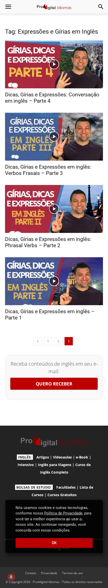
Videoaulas (62, 457)
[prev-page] (37, 341)
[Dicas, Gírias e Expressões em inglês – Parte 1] (54, 281)
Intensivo (26, 464)
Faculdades (66, 487)
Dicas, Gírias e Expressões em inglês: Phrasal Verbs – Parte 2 (48, 242)
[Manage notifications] (11, 577)
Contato (30, 573)
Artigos (42, 457)
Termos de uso (72, 573)
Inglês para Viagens (54, 464)
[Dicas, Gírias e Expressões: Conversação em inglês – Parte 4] (54, 64)
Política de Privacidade (63, 513)
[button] (8, 7)
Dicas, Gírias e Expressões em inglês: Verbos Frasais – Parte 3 (48, 170)
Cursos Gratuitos (62, 494)
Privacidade (49, 573)
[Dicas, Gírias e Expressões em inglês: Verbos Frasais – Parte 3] (54, 137)
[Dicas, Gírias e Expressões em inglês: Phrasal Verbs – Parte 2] (54, 209)
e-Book (82, 457)
